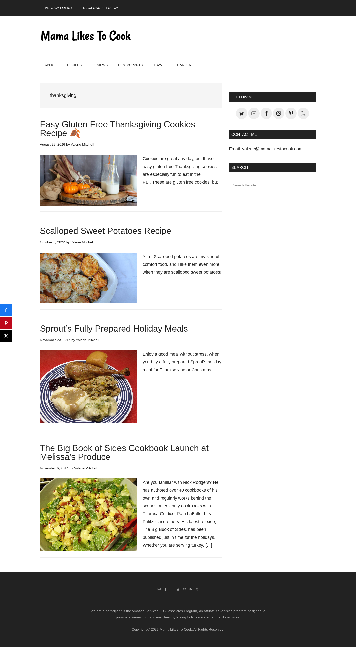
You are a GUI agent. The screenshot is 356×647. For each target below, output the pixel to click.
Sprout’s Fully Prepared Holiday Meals (114, 328)
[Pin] (6, 323)
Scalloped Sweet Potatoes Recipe (105, 231)
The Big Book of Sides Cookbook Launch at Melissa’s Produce (124, 452)
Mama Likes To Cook (86, 36)
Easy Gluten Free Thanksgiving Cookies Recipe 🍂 (117, 128)
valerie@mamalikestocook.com (272, 148)
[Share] (6, 310)
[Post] (6, 336)
